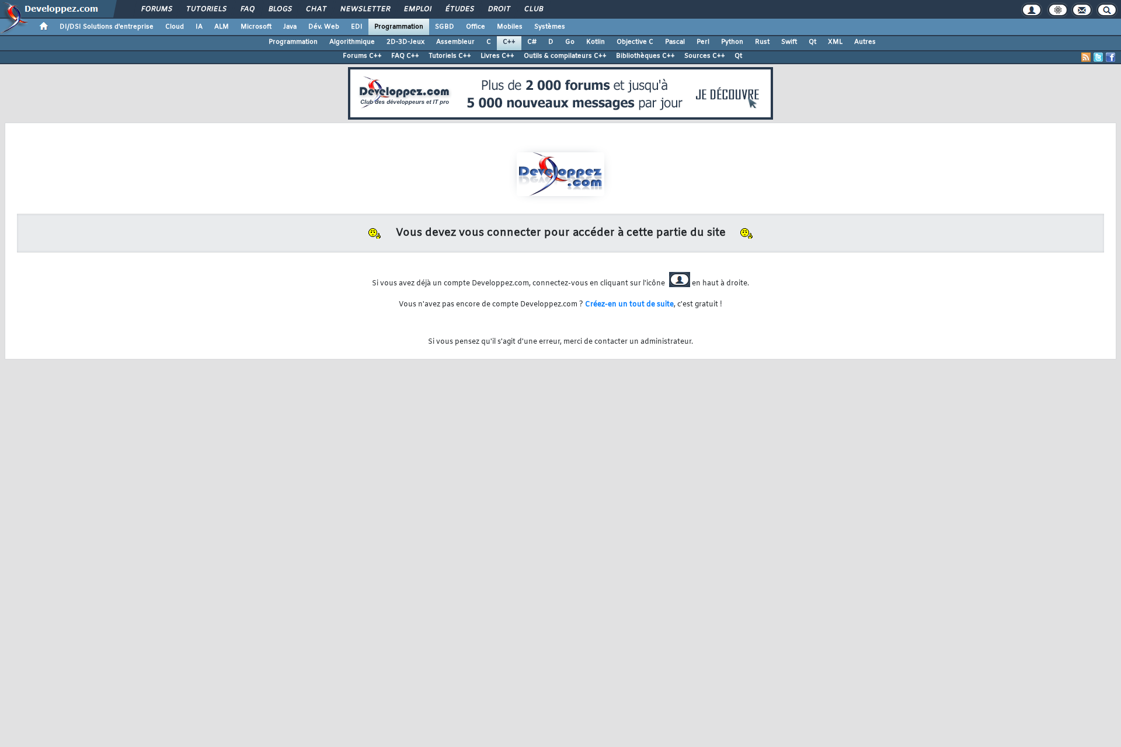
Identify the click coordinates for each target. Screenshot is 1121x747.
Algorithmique (352, 42)
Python (732, 42)
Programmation (398, 27)
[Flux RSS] (1086, 57)
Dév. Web (323, 27)
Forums (156, 9)
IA (199, 27)
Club (533, 9)
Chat (315, 9)
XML (835, 42)
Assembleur (455, 42)
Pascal (675, 42)
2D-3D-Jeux (405, 42)
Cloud (174, 27)
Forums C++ (362, 56)
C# (532, 42)
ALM (221, 27)
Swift (789, 42)
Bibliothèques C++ (645, 56)
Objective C (635, 42)
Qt (812, 42)
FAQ (247, 9)
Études (459, 9)
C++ (509, 42)
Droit (498, 9)
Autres (865, 42)
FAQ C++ (405, 56)
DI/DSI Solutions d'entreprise (107, 27)
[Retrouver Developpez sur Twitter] (1098, 57)
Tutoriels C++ (450, 56)
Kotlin (595, 42)
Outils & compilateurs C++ (565, 56)
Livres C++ (497, 56)
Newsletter (365, 9)
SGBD (444, 27)
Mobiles (510, 27)
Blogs (280, 9)
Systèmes (549, 27)
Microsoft (256, 27)
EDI (357, 27)
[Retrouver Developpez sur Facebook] (1110, 57)
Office (475, 27)
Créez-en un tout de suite (629, 304)
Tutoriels (205, 9)
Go (570, 42)
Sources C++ (704, 56)
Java (290, 27)
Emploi (417, 9)
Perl (703, 42)
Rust (762, 42)
